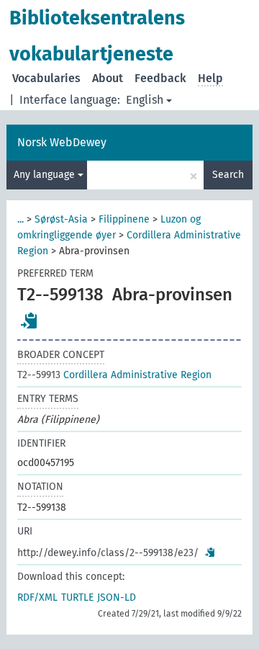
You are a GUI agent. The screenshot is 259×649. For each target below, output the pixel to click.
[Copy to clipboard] (29, 320)
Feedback (160, 78)
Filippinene (124, 219)
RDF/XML (37, 597)
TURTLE (77, 597)
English (144, 100)
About (107, 78)
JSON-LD (116, 597)
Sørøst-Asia (61, 219)
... (20, 219)
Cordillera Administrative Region (114, 375)
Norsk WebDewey (61, 142)
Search (228, 175)
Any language (46, 175)
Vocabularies (46, 78)
